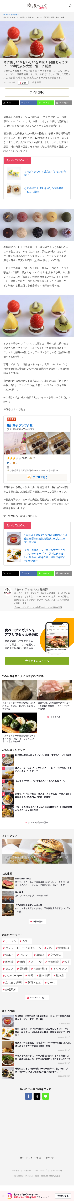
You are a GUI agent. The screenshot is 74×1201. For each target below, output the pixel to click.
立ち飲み (55, 954)
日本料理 (44, 975)
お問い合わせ (56, 1170)
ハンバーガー (13, 975)
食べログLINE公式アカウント (45, 1096)
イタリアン (60, 968)
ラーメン (10, 941)
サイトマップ (41, 1170)
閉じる (3, 1196)
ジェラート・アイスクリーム (23, 948)
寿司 (30, 975)
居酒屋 (23, 968)
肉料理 (9, 961)
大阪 (24, 82)
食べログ (50, 1157)
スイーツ (36, 961)
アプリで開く (27, 477)
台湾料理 (53, 961)
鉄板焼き (10, 989)
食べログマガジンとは (30, 1157)
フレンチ (24, 954)
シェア (26, 103)
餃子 (67, 961)
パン (49, 948)
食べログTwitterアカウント (37, 1096)
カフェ (26, 941)
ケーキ (51, 982)
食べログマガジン (37, 6)
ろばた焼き (40, 968)
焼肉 (22, 961)
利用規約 (27, 1170)
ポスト (9, 103)
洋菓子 (9, 954)
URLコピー (64, 103)
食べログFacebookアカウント (28, 1096)
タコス (9, 968)
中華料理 (63, 948)
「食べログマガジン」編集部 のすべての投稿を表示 (38, 607)
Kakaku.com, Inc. (24, 1176)
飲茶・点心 (34, 982)
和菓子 (38, 82)
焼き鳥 (60, 975)
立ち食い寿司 (13, 982)
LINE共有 (45, 103)
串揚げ (40, 954)
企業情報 (15, 1170)
